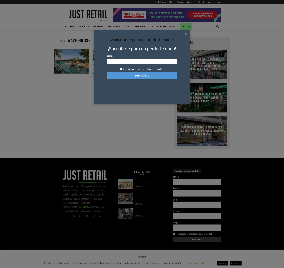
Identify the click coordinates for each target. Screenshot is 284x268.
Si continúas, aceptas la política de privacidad (143, 69)
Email (110, 56)
